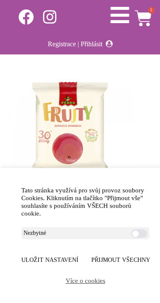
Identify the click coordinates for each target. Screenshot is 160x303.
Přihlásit (91, 44)
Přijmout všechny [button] (120, 260)
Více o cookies (85, 280)
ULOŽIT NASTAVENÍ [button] (50, 260)
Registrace (62, 44)
